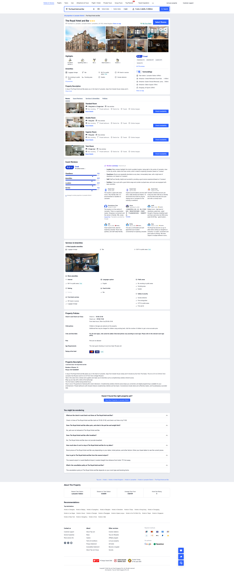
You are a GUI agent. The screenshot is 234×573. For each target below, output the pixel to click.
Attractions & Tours (83, 3)
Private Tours (107, 3)
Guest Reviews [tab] (78, 98)
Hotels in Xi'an (93, 517)
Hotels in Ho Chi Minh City (133, 513)
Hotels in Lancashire (130, 479)
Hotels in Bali (102, 517)
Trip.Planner (129, 3)
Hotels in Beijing (80, 509)
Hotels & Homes (49, 3)
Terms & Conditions (91, 541)
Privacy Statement (91, 544)
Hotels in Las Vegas (69, 513)
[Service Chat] (181, 563)
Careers (88, 538)
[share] (181, 556)
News (88, 535)
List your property (114, 541)
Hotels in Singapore (157, 513)
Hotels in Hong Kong (140, 509)
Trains (66, 3)
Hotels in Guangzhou (93, 509)
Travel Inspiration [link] (143, 3)
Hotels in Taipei (146, 513)
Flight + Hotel (96, 3)
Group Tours (118, 3)
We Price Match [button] (147, 23)
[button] (153, 3)
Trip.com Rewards (114, 535)
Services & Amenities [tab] (93, 98)
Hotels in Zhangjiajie (104, 513)
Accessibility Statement (92, 547)
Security (111, 550)
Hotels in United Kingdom (116, 479)
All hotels (111, 544)
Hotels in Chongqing (153, 509)
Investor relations (113, 532)
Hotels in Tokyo (128, 509)
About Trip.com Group (92, 550)
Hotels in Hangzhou (81, 517)
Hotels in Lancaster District (145, 479)
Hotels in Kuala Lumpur (117, 513)
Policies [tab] (104, 98)
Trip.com (99, 479)
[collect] (181, 550)
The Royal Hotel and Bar (77, 20)
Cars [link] (72, 3)
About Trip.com (90, 532)
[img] (85, 39)
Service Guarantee (69, 535)
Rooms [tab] (67, 98)
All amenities (69, 81)
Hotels (105, 479)
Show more (68, 91)
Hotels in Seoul (80, 513)
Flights (59, 3)
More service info (69, 538)
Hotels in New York (69, 517)
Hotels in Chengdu (91, 513)
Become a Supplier (114, 547)
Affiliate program (113, 538)
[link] (172, 3)
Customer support (69, 532)
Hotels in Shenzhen (117, 509)
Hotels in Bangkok (105, 509)
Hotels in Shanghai (69, 509)
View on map (140, 90)
